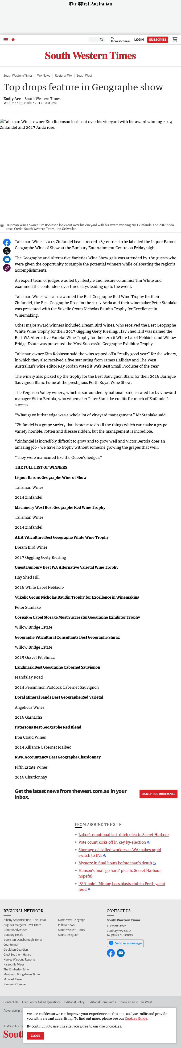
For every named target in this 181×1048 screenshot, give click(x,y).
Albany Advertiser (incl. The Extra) (25, 920)
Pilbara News (66, 925)
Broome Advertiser (15, 930)
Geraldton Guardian (16, 949)
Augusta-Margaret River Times (22, 925)
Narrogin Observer (15, 984)
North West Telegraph (71, 920)
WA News (43, 75)
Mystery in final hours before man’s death (115, 863)
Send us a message (128, 943)
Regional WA (63, 75)
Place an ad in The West (136, 1002)
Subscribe (157, 39)
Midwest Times (13, 979)
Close (35, 1036)
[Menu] (6, 39)
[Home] (13, 39)
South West (84, 75)
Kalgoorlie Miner (14, 964)
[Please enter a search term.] (102, 39)
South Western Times (18, 75)
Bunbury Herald (13, 934)
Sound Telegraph (68, 934)
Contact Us (11, 1002)
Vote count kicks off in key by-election (112, 842)
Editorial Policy (74, 1002)
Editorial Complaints (102, 1002)
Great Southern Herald (17, 954)
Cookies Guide (136, 1018)
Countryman (11, 944)
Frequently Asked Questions (41, 1002)
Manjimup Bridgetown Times (22, 974)
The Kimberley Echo (16, 969)
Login (139, 39)
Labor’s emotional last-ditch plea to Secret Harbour (123, 834)
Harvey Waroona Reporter (20, 959)
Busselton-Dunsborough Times (23, 939)
